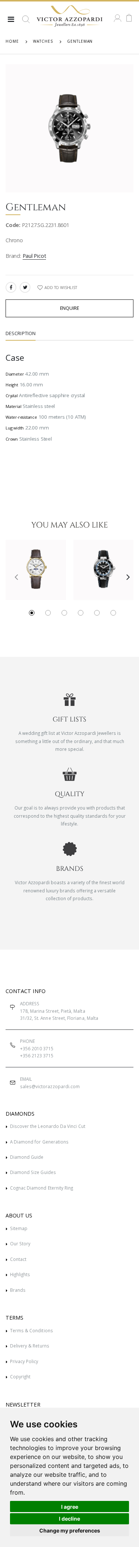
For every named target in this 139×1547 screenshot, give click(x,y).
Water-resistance (21, 417)
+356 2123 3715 (37, 1055)
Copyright (20, 1376)
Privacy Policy (24, 1361)
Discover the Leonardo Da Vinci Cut (47, 1126)
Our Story (20, 1243)
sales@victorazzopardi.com (50, 1086)
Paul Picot (34, 255)
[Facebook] (11, 287)
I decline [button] (69, 1518)
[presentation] (13, 576)
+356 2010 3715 (37, 1048)
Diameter (15, 374)
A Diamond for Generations (39, 1142)
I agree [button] (69, 1507)
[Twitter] (25, 287)
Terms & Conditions (31, 1330)
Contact (18, 1259)
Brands (18, 1290)
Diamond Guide (27, 1157)
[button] (25, 22)
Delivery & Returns (29, 1346)
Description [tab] (21, 333)
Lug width (15, 428)
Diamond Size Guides (33, 1172)
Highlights (20, 1274)
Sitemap (18, 1228)
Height (12, 384)
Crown (12, 439)
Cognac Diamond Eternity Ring (41, 1188)
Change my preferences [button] (69, 1530)
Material (13, 406)
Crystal (12, 395)
